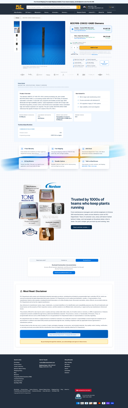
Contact (109, 12)
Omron (46, 12)
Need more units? (41, 260)
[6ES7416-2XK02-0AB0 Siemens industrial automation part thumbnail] (17, 44)
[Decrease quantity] (71, 47)
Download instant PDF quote (104, 64)
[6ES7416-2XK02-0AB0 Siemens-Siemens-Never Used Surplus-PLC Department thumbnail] (17, 49)
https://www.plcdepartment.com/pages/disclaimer (63, 334)
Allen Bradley (18, 12)
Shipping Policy (18, 370)
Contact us (25, 67)
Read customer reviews (81, 227)
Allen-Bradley (68, 362)
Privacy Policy (17, 364)
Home (17, 18)
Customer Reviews (19, 378)
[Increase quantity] (77, 47)
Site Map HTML (18, 382)
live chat (94, 166)
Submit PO (92, 12)
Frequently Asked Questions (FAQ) (23, 376)
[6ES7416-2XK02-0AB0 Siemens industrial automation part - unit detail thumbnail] (17, 40)
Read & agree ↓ (95, 54)
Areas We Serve (18, 380)
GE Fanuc (28, 12)
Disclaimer (17, 362)
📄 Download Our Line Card (83, 390)
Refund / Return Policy (20, 368)
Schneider (55, 12)
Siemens (64, 12)
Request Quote (81, 12)
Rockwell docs (87, 260)
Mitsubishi (38, 12)
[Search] (78, 7)
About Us (101, 12)
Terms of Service (18, 366)
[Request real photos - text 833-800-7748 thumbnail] (17, 30)
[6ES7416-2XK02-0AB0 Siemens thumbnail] (17, 24)
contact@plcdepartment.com (47, 362)
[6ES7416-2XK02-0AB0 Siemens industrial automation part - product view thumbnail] (17, 35)
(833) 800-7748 (86, 166)
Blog (15, 372)
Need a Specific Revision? (80, 30)
